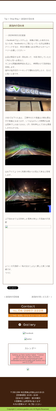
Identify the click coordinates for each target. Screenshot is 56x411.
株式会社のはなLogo (11, 7)
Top (5, 19)
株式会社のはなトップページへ (28, 383)
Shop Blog (14, 19)
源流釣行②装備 (12, 297)
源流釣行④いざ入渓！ (41, 297)
